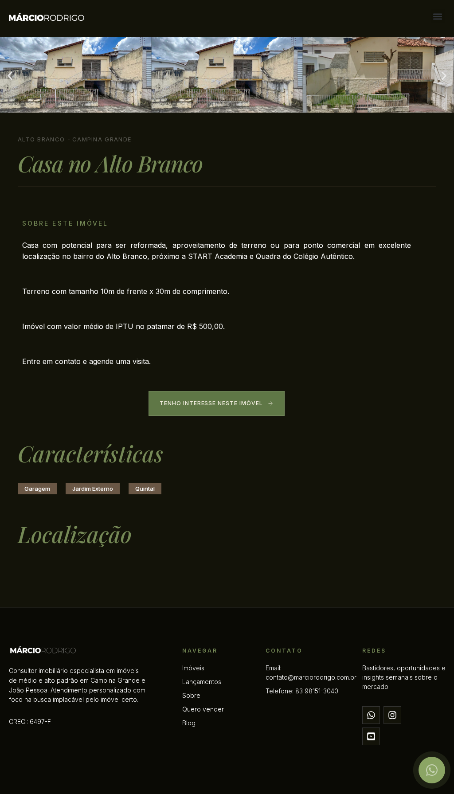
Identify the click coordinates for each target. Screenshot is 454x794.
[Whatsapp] (371, 715)
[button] (438, 16)
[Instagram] (392, 715)
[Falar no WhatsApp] (432, 770)
